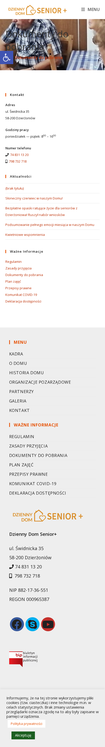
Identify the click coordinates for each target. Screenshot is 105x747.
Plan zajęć (13, 281)
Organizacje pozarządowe (40, 382)
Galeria (18, 401)
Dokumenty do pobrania (24, 274)
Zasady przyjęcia (18, 268)
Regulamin (13, 261)
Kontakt (19, 410)
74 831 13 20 (19, 154)
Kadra (16, 354)
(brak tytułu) (14, 188)
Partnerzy (21, 391)
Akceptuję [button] (23, 735)
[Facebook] (17, 624)
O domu (18, 363)
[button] (6, 57)
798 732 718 (18, 161)
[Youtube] (48, 624)
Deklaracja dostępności (23, 301)
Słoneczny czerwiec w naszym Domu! (34, 198)
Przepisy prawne (18, 288)
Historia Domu (26, 373)
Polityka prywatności (26, 723)
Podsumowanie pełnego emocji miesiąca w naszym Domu (49, 224)
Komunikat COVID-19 (21, 294)
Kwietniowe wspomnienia (25, 234)
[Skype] (32, 624)
